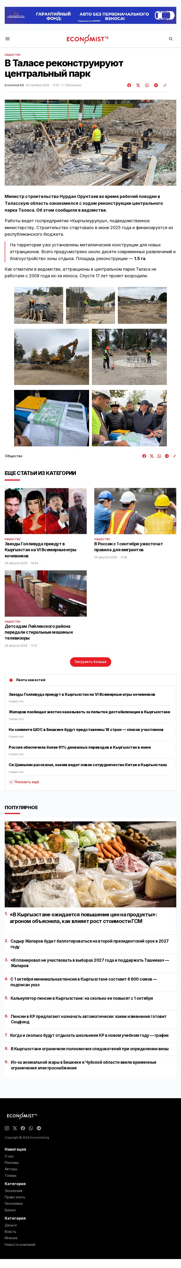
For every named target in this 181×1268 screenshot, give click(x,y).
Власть (10, 1232)
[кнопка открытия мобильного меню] (7, 39)
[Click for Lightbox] (38, 305)
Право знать (15, 1197)
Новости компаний (20, 1245)
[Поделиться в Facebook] (129, 85)
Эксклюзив (13, 1191)
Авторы (11, 1169)
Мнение (11, 1238)
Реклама (12, 1163)
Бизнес (10, 1210)
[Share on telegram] (155, 85)
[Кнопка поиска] (170, 39)
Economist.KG (14, 85)
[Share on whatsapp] (146, 85)
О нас (9, 1156)
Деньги (11, 1225)
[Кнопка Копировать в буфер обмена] (163, 85)
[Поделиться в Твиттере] (137, 85)
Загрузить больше (91, 662)
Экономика (14, 1203)
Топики (10, 1176)
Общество (13, 55)
